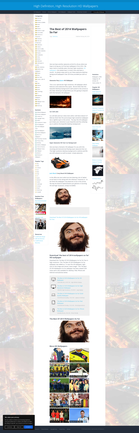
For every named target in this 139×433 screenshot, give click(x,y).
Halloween (39, 61)
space (38, 178)
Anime (38, 24)
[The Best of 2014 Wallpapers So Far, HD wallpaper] (69, 342)
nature (38, 182)
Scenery (39, 186)
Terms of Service (41, 147)
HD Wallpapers (37, 12)
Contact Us (39, 116)
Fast (38, 173)
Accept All (28, 427)
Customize (9, 427)
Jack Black (53, 173)
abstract (39, 180)
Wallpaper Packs (71, 12)
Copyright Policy (40, 118)
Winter (38, 103)
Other (38, 83)
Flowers (39, 53)
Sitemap (39, 142)
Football (39, 192)
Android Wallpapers (41, 112)
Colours (39, 46)
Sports (38, 89)
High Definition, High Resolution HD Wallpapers (66, 6)
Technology (39, 91)
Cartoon (39, 167)
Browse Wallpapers (41, 114)
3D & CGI (39, 18)
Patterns (39, 85)
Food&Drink (40, 55)
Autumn (39, 28)
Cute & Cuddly (40, 49)
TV (37, 93)
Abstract (39, 20)
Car (38, 169)
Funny (38, 57)
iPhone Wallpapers (52, 12)
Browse (44, 12)
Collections (39, 44)
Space (38, 87)
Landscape (39, 184)
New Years (39, 77)
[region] (19, 422)
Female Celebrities (41, 51)
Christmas (39, 38)
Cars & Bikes (40, 32)
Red (38, 165)
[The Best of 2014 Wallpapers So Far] (69, 251)
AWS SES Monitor (40, 239)
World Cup (39, 105)
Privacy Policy (40, 140)
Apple (38, 26)
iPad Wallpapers (62, 12)
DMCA (38, 120)
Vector (38, 99)
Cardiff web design (40, 236)
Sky (38, 163)
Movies (38, 73)
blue (38, 171)
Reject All (19, 427)
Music (38, 75)
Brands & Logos (41, 30)
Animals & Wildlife (41, 22)
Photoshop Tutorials (82, 12)
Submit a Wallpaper (41, 144)
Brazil (38, 188)
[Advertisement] (60, 1)
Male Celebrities (40, 67)
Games (38, 59)
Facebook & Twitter (41, 122)
